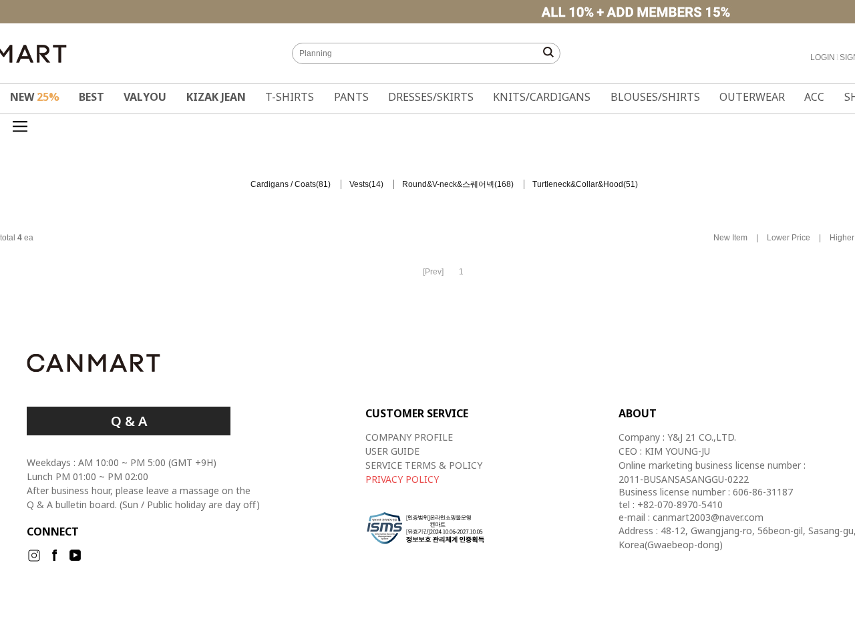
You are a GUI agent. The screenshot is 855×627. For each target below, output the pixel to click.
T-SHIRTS (289, 96)
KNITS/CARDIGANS (541, 96)
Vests (359, 184)
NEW (34, 96)
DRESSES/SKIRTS (431, 96)
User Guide (392, 451)
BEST (91, 96)
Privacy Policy (402, 479)
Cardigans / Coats (283, 184)
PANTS (351, 96)
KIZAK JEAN (216, 96)
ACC (814, 96)
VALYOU (145, 96)
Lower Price (788, 238)
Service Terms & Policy (423, 465)
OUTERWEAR (752, 96)
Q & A (129, 421)
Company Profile (409, 437)
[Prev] (433, 271)
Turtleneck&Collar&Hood (577, 184)
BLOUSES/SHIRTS (655, 96)
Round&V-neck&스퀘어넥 (448, 184)
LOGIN (822, 57)
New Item (730, 238)
